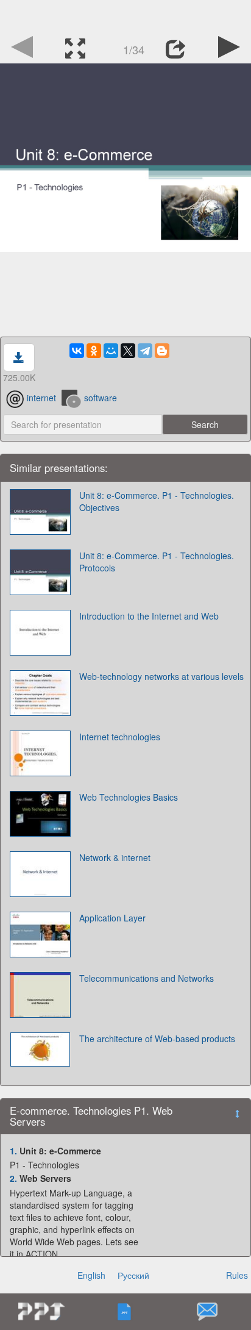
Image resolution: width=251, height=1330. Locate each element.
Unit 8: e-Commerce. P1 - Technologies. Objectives (156, 501)
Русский (133, 1275)
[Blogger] (162, 350)
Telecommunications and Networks (146, 978)
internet (41, 397)
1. (13, 1151)
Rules (237, 1275)
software (100, 397)
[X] (128, 350)
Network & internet (114, 857)
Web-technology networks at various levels (161, 676)
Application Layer (112, 918)
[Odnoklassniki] (94, 350)
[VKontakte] (76, 350)
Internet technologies (119, 737)
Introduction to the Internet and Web (149, 616)
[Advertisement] (125, 15)
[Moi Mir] (111, 350)
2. (13, 1178)
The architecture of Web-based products (157, 1038)
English (91, 1275)
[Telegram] (145, 350)
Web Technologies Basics (128, 797)
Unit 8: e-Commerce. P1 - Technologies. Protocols (156, 561)
